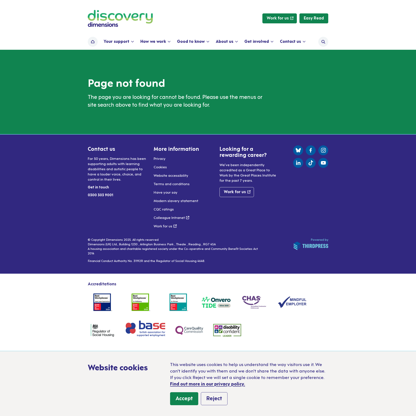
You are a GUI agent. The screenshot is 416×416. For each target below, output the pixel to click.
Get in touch (98, 187)
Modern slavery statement (176, 200)
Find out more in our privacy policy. (207, 383)
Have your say (165, 192)
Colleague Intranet (171, 217)
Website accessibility (171, 175)
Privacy (160, 158)
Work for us (165, 226)
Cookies (160, 167)
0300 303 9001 (100, 194)
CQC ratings (164, 209)
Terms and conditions (172, 183)
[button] (118, 42)
